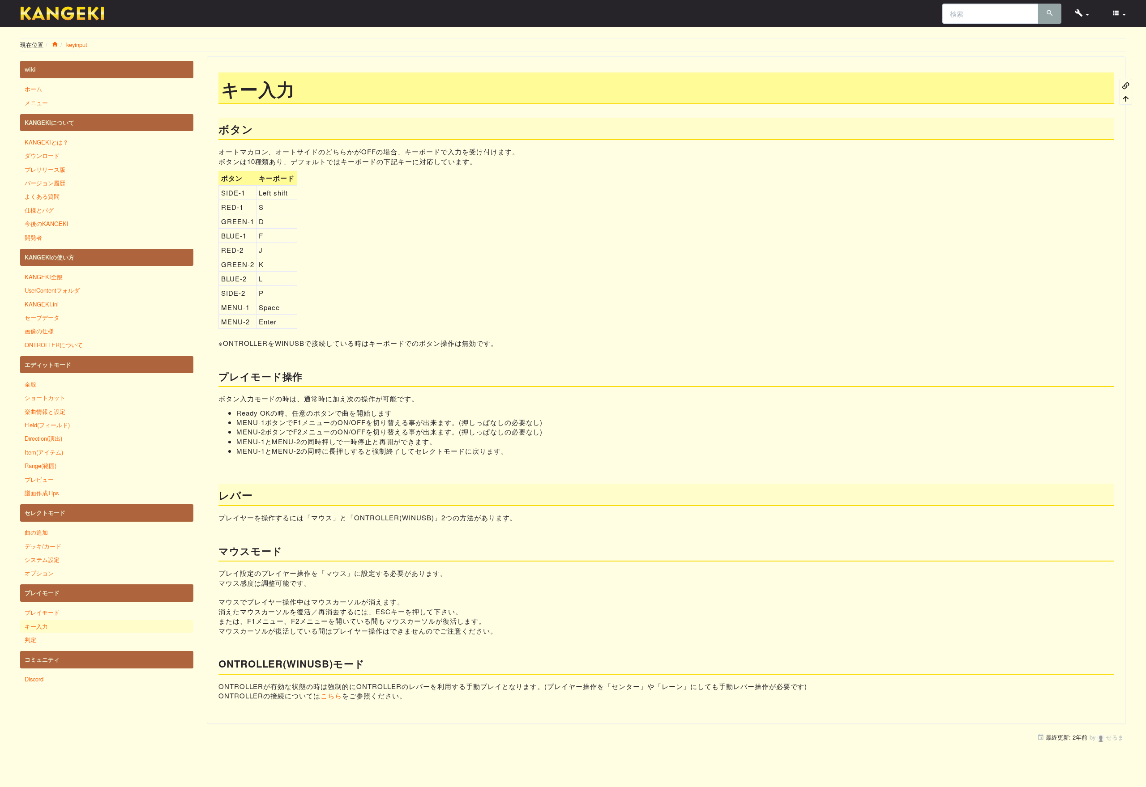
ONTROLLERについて (54, 344)
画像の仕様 (39, 331)
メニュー (36, 102)
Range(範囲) (40, 465)
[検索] (1049, 14)
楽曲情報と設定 (45, 411)
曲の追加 (36, 532)
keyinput (76, 44)
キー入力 (36, 626)
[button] (1082, 13)
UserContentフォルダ (52, 290)
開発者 (33, 237)
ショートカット (45, 397)
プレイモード (42, 612)
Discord (34, 679)
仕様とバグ (39, 210)
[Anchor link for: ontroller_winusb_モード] (370, 663)
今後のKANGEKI (46, 223)
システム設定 (42, 559)
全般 (30, 384)
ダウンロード (42, 155)
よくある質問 (42, 196)
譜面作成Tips (42, 493)
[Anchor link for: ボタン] (259, 128)
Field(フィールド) (47, 425)
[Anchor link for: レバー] (258, 494)
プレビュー (39, 479)
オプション (39, 573)
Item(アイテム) (44, 452)
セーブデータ (42, 317)
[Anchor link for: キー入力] (304, 88)
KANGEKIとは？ (46, 142)
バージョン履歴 (45, 183)
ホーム (33, 89)
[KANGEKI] (62, 13)
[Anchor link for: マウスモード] (287, 550)
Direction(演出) (43, 438)
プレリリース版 (45, 169)
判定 (30, 639)
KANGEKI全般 (44, 276)
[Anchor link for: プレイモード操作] (308, 376)
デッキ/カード (43, 546)
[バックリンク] (1126, 85)
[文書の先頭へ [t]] (1126, 98)
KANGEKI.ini (42, 304)
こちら (331, 695)
